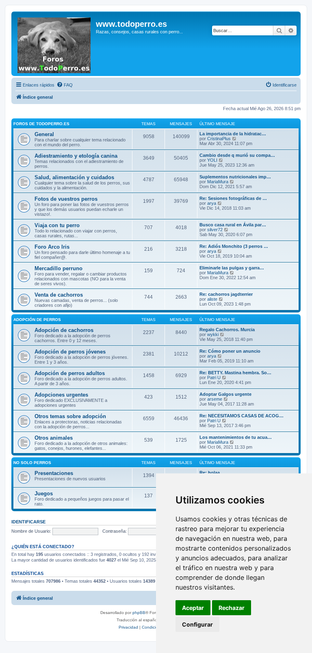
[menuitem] (64, 85)
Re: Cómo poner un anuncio (229, 351)
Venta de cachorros (59, 295)
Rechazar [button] (232, 607)
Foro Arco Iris (52, 247)
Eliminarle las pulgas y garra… (231, 267)
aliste (212, 299)
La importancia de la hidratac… (232, 133)
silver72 (215, 229)
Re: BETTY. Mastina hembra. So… (235, 372)
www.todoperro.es (131, 24)
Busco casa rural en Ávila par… (232, 224)
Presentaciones (54, 473)
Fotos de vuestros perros (66, 199)
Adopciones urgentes (61, 395)
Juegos (44, 493)
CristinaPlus (219, 138)
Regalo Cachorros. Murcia (227, 329)
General (44, 134)
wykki (213, 334)
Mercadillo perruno (58, 268)
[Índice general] (54, 43)
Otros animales (54, 438)
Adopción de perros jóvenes (70, 352)
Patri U (214, 377)
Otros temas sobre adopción (70, 416)
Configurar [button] (197, 624)
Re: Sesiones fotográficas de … (233, 198)
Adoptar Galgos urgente (225, 394)
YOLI (212, 160)
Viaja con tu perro (57, 225)
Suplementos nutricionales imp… (235, 176)
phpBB (138, 612)
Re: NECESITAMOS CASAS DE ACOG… (241, 415)
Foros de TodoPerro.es (41, 123)
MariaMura (217, 181)
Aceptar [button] (193, 607)
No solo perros (32, 462)
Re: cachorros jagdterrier (226, 294)
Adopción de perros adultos (70, 373)
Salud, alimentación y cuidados (74, 177)
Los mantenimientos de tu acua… (235, 437)
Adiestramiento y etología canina (76, 156)
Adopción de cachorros (64, 330)
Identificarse (28, 521)
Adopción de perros (37, 319)
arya (211, 203)
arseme (214, 399)
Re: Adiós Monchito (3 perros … (233, 246)
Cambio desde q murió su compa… (237, 155)
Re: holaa (209, 472)
